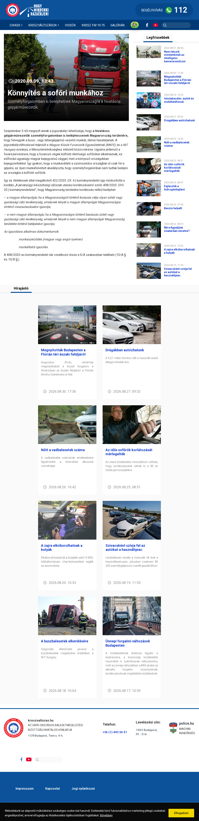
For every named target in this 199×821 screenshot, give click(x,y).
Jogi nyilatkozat (83, 788)
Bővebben (106, 815)
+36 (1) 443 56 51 (115, 732)
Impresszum (25, 788)
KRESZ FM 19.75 (93, 25)
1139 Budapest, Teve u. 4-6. (45, 735)
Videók (70, 25)
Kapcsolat (52, 788)
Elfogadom (181, 813)
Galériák (118, 25)
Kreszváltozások (42, 25)
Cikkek (15, 25)
